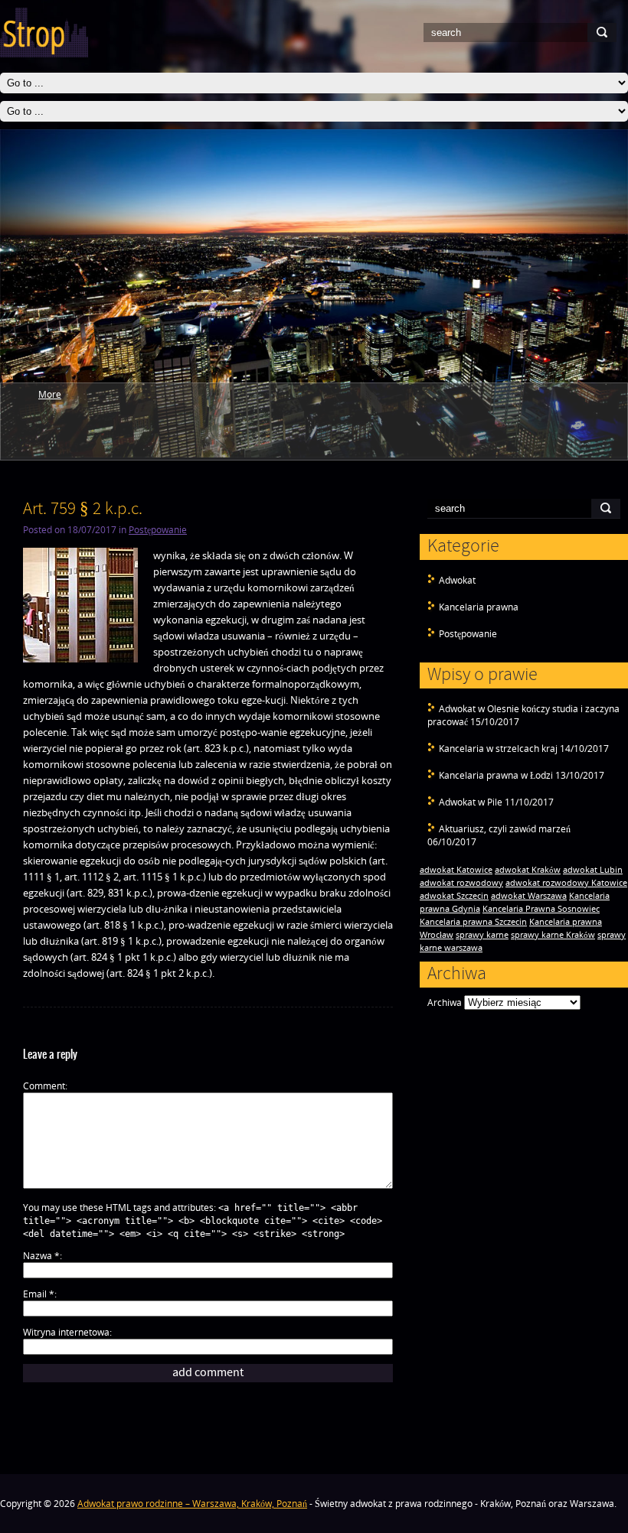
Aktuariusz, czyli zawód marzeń (505, 828)
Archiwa (444, 1002)
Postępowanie (468, 633)
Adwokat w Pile (470, 802)
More (49, 394)
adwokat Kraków (528, 869)
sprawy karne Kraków (553, 934)
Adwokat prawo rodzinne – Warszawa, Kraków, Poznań (192, 1503)
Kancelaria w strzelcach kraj (498, 748)
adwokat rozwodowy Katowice (566, 882)
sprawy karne (482, 934)
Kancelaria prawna (478, 607)
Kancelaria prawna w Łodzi (496, 775)
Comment (44, 1085)
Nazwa (41, 1255)
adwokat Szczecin (454, 895)
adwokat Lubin (593, 869)
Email (38, 1293)
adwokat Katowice (456, 869)
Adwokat (457, 580)
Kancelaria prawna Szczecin (473, 921)
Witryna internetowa (66, 1332)
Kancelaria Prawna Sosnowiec (541, 908)
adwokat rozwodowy (461, 882)
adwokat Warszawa (529, 895)
